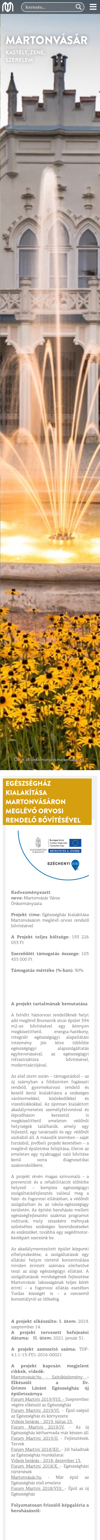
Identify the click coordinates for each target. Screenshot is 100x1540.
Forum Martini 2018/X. (35, 1466)
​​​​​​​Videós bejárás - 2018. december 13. (46, 1461)
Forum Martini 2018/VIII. (38, 1489)
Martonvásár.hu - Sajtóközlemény (49, 1377)
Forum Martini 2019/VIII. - (38, 1399)
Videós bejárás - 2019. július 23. (42, 1422)
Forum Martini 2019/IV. (37, 1427)
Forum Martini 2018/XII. (36, 1450)
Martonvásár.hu (26, 1477)
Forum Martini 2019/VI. (35, 1411)
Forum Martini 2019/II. (35, 1438)
